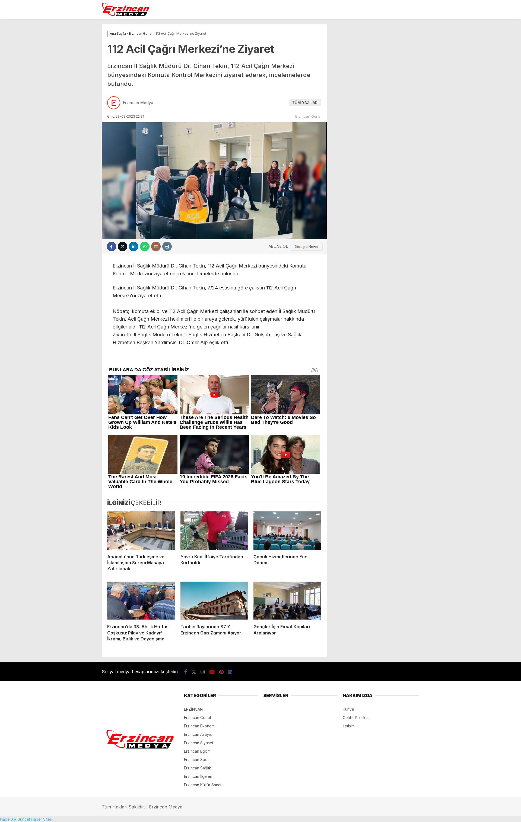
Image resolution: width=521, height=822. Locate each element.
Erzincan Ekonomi (199, 726)
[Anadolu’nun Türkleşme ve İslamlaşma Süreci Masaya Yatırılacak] (141, 530)
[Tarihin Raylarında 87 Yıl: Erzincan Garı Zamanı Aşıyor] (214, 601)
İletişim (349, 726)
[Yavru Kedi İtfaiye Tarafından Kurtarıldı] (214, 530)
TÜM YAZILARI (305, 102)
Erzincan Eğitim (197, 751)
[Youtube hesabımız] (212, 672)
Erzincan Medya (138, 102)
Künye (348, 709)
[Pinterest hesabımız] (221, 672)
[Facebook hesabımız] (185, 672)
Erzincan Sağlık (197, 768)
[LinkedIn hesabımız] (230, 672)
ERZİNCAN (193, 709)
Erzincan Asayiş (198, 734)
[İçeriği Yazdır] (167, 246)
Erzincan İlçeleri (198, 776)
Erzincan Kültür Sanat (202, 784)
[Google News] (306, 247)
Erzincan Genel (308, 116)
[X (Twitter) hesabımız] (193, 672)
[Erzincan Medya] (125, 15)
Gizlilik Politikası (356, 717)
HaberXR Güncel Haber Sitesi (26, 819)
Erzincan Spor (196, 759)
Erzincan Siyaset (198, 742)
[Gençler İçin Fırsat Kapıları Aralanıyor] (287, 601)
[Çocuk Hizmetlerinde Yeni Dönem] (287, 530)
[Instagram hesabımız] (203, 672)
